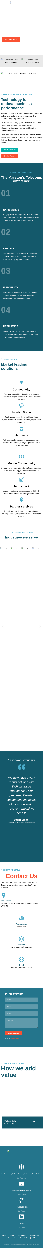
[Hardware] (21, 428)
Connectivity (21, 389)
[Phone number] (21, 918)
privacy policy (15, 1038)
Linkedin (21, 1223)
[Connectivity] (21, 382)
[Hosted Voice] (21, 405)
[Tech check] (21, 479)
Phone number (21, 924)
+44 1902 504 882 (21, 1207)
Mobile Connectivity (21, 463)
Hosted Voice (21, 412)
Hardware (21, 435)
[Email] (21, 959)
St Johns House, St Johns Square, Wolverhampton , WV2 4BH (21, 1174)
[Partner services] (21, 499)
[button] (3, 626)
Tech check (22, 486)
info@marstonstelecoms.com (21, 1190)
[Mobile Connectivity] (21, 456)
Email (21, 965)
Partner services (21, 506)
